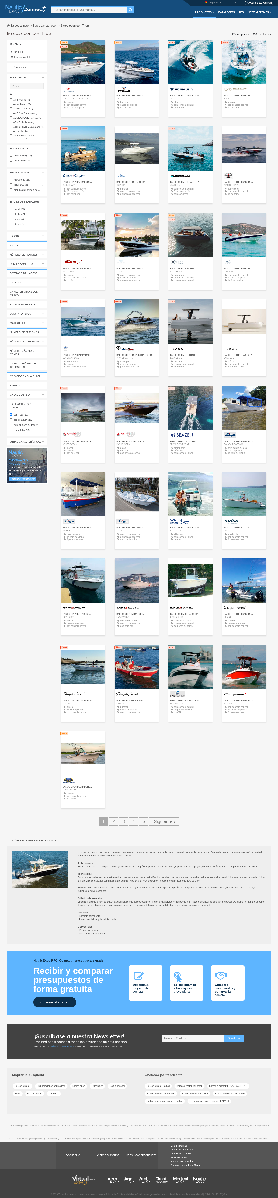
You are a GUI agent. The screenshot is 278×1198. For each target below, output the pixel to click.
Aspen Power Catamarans (28, 127)
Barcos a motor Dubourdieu (161, 1093)
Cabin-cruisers (117, 1086)
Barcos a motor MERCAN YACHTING (228, 1086)
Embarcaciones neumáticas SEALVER (209, 1101)
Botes (18, 1093)
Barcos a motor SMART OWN (230, 1093)
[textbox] (89, 9)
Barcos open (78, 1086)
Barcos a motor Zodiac (158, 1086)
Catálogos (226, 12)
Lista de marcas (179, 1146)
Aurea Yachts (21, 131)
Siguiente (164, 821)
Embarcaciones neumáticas (51, 1086)
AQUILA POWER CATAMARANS (28, 117)
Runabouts (97, 1086)
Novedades (19, 67)
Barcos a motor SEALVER (195, 1093)
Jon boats (54, 1093)
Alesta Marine (22, 104)
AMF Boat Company (25, 113)
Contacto (83, 46)
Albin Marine (21, 99)
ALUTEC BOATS (23, 108)
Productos (203, 12)
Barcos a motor (22, 1086)
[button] (27, 77)
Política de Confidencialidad (62, 1046)
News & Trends (258, 12)
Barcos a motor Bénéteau (189, 1086)
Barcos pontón (34, 1093)
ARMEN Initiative (23, 122)
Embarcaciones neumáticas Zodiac (165, 1101)
